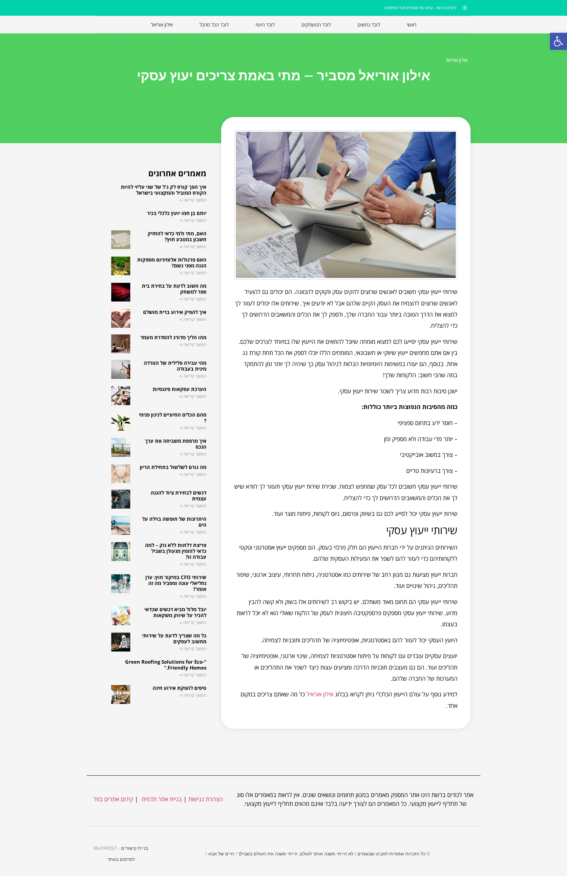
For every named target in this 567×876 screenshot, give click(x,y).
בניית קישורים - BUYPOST (121, 848)
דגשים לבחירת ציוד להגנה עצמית (178, 495)
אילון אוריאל (162, 24)
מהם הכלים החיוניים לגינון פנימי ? (172, 417)
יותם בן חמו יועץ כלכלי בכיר (176, 213)
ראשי (411, 24)
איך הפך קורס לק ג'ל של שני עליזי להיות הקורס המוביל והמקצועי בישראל (163, 190)
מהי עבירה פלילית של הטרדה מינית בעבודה (175, 366)
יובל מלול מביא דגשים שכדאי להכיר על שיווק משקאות (175, 612)
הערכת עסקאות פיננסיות (179, 389)
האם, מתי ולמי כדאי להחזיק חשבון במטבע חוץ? (177, 236)
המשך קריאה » (192, 200)
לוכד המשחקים (316, 24)
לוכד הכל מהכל (214, 24)
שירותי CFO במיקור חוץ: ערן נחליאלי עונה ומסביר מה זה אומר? (175, 583)
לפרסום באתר (121, 859)
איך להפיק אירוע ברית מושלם (174, 312)
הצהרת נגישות (205, 799)
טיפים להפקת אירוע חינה (179, 688)
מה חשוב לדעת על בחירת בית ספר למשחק (174, 288)
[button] (558, 41)
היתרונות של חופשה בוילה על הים (174, 522)
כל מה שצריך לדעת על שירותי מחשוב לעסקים (174, 638)
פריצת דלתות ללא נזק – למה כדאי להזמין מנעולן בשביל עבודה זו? (175, 551)
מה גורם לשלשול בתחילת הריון (173, 467)
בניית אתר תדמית (161, 799)
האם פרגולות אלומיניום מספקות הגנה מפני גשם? (171, 262)
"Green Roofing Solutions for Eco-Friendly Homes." (165, 664)
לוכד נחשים (369, 24)
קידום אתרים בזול (113, 799)
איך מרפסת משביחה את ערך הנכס (175, 444)
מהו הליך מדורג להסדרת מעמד (173, 337)
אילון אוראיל (319, 694)
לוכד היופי (265, 24)
